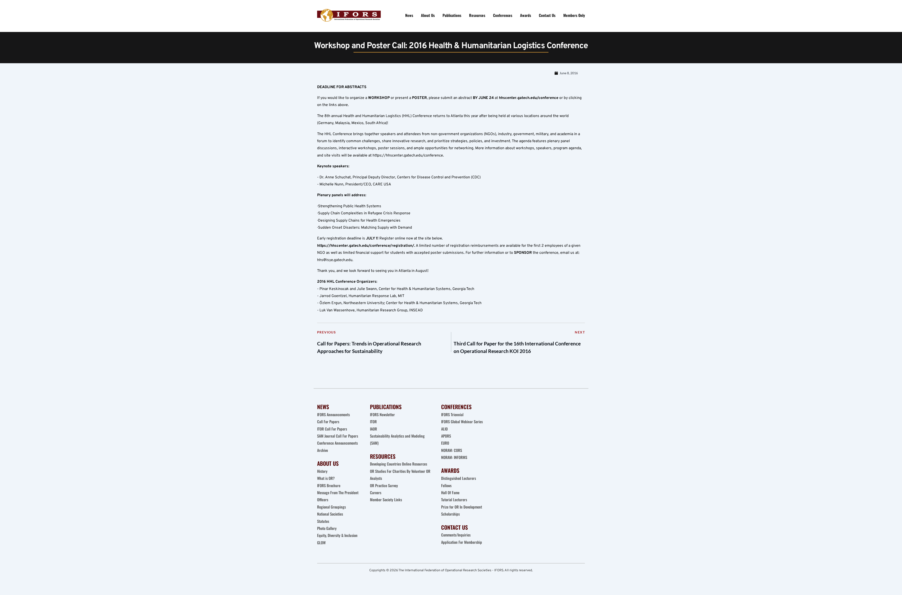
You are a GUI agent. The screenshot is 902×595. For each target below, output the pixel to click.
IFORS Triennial (452, 414)
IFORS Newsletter (382, 414)
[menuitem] (409, 15)
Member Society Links (386, 499)
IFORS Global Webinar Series (462, 421)
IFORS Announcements (333, 414)
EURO (445, 443)
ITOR (373, 421)
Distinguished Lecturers (458, 478)
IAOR (373, 429)
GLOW (322, 542)
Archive (322, 450)
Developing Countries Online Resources (398, 464)
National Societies (330, 514)
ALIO (444, 429)
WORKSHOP (379, 98)
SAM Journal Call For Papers (338, 436)
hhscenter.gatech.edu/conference (528, 98)
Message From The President (337, 492)
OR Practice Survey (384, 485)
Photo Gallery (327, 528)
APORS (446, 436)
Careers (376, 492)
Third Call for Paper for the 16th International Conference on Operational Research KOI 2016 (517, 347)
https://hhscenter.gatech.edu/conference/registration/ (365, 245)
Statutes (323, 521)
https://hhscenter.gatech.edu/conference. (408, 155)
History (322, 471)
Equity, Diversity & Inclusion (337, 535)
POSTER (419, 98)
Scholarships (450, 514)
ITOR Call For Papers (332, 429)
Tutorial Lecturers (454, 499)
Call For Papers (328, 421)
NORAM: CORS (451, 450)
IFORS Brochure (328, 485)
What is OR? (326, 478)
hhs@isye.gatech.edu (334, 260)
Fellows (446, 485)
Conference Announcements (337, 443)
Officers (322, 499)
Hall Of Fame (450, 492)
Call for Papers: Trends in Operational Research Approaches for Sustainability (369, 347)
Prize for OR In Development (461, 507)
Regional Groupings (331, 507)
